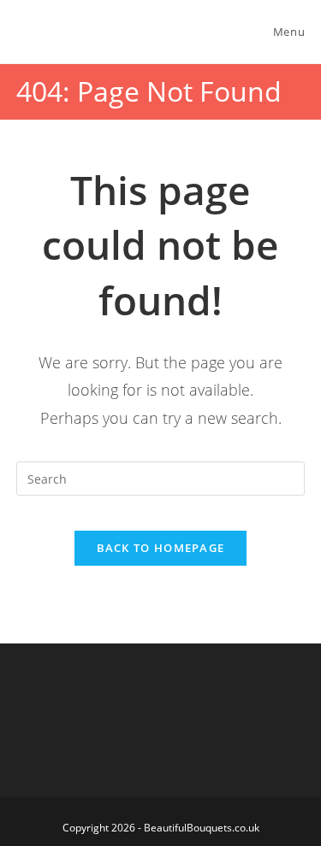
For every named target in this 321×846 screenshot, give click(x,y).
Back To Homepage (161, 547)
